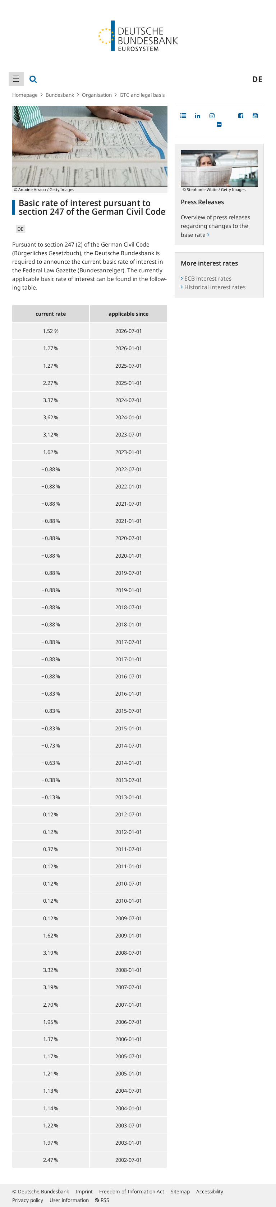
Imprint (84, 1191)
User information (69, 1200)
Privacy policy (27, 1200)
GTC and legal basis (142, 94)
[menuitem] (16, 79)
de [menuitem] (257, 78)
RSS (104, 1200)
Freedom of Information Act (131, 1191)
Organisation (97, 94)
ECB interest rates (207, 278)
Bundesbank (60, 94)
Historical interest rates (214, 287)
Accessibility (209, 1191)
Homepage (25, 94)
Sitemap (180, 1191)
